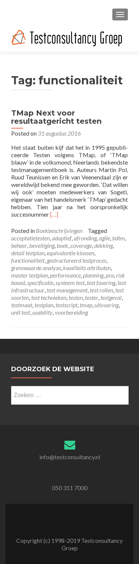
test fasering (101, 282)
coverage (81, 245)
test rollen (101, 290)
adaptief (62, 238)
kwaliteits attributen (87, 267)
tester (91, 297)
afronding (85, 238)
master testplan (29, 275)
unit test (20, 312)
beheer (19, 245)
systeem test (70, 282)
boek (62, 245)
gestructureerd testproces (76, 260)
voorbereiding (71, 312)
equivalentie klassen (70, 252)
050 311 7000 (69, 487)
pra (110, 275)
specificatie (40, 282)
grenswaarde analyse (36, 267)
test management (67, 290)
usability (42, 312)
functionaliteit (27, 260)
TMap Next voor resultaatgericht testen (56, 117)
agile (104, 238)
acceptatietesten (30, 238)
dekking (103, 245)
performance (65, 275)
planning (93, 275)
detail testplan (27, 252)
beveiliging (41, 245)
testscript (66, 304)
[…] (54, 214)
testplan (43, 304)
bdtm (118, 238)
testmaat (21, 304)
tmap (86, 304)
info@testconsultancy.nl (69, 456)
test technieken (48, 297)
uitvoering (107, 304)
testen (76, 297)
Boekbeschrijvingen (59, 230)
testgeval (111, 297)
